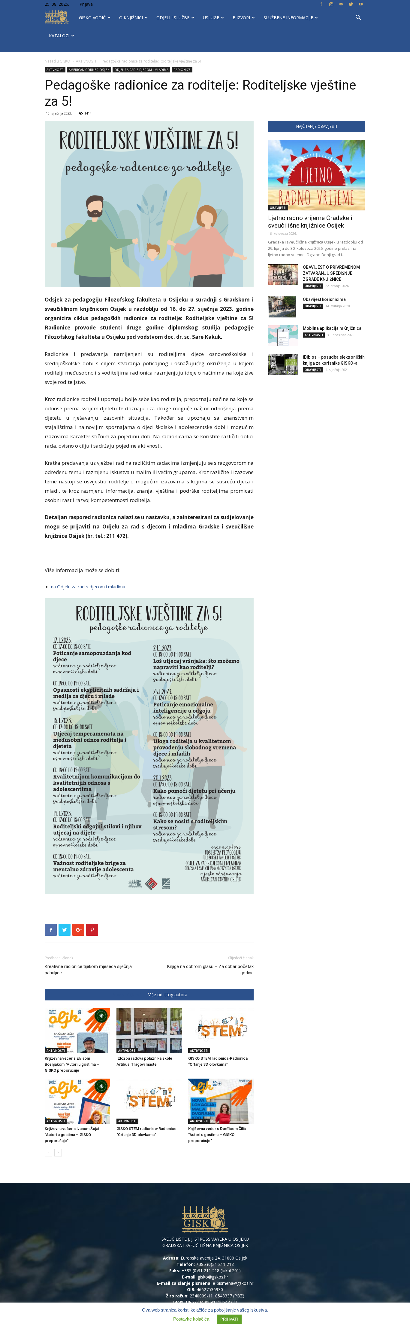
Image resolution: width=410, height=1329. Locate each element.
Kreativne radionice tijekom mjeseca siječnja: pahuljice (89, 969)
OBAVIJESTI (278, 208)
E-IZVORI (241, 17)
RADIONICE (182, 70)
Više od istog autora (167, 995)
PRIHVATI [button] (229, 1319)
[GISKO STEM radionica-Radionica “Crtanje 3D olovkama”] (221, 1030)
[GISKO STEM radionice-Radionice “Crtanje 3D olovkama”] (149, 1101)
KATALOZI (59, 35)
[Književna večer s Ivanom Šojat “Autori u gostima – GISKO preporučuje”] (77, 1101)
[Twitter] (350, 4)
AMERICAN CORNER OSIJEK (89, 70)
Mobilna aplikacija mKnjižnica (332, 328)
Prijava (86, 4)
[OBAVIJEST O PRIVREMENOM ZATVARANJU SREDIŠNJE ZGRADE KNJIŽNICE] (283, 274)
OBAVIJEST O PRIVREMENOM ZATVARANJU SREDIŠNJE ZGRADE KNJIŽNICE (331, 273)
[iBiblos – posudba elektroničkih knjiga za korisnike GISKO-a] (283, 364)
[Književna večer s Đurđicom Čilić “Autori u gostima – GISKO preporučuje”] (221, 1101)
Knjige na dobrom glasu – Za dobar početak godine (210, 969)
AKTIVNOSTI (86, 61)
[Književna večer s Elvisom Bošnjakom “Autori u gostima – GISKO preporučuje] (77, 1030)
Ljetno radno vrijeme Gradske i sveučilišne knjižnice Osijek (310, 221)
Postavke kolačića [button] (191, 1318)
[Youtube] (360, 4)
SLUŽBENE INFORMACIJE (288, 17)
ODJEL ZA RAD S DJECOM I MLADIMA (141, 70)
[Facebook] (321, 4)
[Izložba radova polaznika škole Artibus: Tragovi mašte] (149, 1030)
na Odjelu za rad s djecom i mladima (88, 586)
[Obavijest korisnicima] (282, 306)
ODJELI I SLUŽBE (172, 17)
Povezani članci (126, 995)
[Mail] (340, 4)
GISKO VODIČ (92, 17)
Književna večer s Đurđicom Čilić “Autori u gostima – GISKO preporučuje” (217, 1134)
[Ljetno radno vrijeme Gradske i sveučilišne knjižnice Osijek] (316, 175)
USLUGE (211, 17)
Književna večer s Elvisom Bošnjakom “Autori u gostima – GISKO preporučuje (72, 1064)
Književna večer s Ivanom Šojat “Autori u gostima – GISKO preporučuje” (72, 1134)
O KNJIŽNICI (131, 17)
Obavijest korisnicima (324, 299)
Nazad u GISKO (57, 61)
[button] (358, 18)
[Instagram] (331, 4)
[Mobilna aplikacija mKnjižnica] (283, 335)
